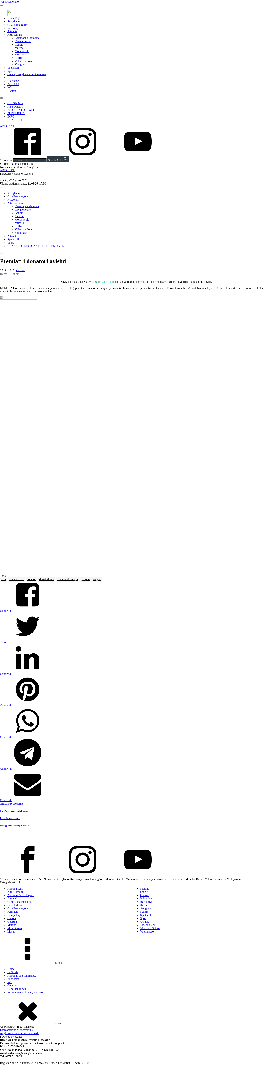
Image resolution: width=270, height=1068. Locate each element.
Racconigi (13, 28)
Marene (19, 47)
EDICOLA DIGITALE (21, 109)
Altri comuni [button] (14, 34)
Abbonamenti (15, 888)
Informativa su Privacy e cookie (25, 992)
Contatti (12, 90)
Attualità (12, 31)
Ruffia (18, 57)
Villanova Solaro (24, 61)
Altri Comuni (15, 203)
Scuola (144, 911)
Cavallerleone (23, 41)
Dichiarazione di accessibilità (17, 1029)
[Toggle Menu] (1, 5)
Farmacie (12, 911)
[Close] (1, 98)
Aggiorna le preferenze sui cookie (19, 1033)
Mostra (11, 931)
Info (9, 87)
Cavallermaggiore (17, 24)
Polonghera (146, 898)
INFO (10, 116)
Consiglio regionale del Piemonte (26, 74)
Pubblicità (13, 84)
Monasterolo (22, 51)
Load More (135, 837)
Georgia (12, 921)
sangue (97, 579)
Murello (19, 54)
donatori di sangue (67, 579)
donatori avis (46, 579)
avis (3, 579)
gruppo (85, 579)
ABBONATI (15, 106)
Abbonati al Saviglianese (21, 975)
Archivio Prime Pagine (20, 895)
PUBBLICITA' (16, 113)
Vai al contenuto (9, 1)
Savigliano (13, 21)
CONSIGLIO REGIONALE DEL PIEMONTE (35, 245)
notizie (144, 891)
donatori (31, 579)
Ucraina (144, 921)
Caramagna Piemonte (27, 37)
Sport (10, 71)
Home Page (14, 18)
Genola (19, 44)
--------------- (14, 77)
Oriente (144, 895)
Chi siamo (13, 80)
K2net (18, 1036)
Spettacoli (13, 67)
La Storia (12, 972)
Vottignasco (21, 64)
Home (3, 273)
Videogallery (147, 924)
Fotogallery (14, 915)
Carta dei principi (17, 988)
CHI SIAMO (15, 103)
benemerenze (16, 579)
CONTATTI (14, 119)
